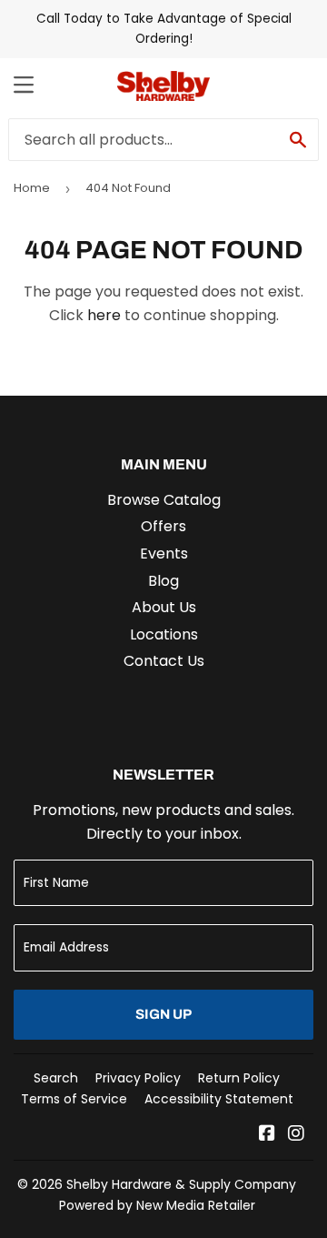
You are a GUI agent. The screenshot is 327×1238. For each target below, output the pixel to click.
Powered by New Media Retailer (157, 1205)
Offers (163, 526)
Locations (164, 634)
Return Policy (239, 1078)
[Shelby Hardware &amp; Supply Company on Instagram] (296, 1134)
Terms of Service (74, 1099)
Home (32, 187)
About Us (164, 607)
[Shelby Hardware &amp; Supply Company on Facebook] (267, 1134)
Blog (163, 580)
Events (164, 553)
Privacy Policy (138, 1078)
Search (56, 1078)
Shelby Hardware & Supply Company (181, 1184)
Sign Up (163, 1014)
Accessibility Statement (218, 1099)
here (104, 315)
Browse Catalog (164, 499)
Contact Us (164, 660)
